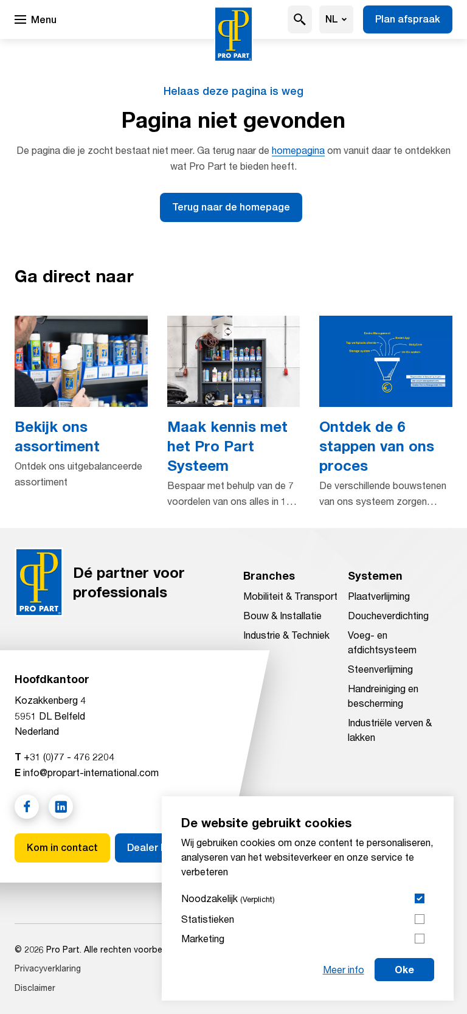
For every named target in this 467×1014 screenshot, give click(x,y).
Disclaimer (35, 987)
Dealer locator (161, 847)
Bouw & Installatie (282, 615)
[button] (300, 19)
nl (331, 19)
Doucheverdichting (388, 615)
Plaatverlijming (379, 596)
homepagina (298, 150)
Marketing (202, 938)
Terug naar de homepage (231, 207)
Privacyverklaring (48, 968)
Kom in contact (62, 847)
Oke (404, 969)
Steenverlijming (380, 669)
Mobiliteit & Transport (290, 596)
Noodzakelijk (228, 898)
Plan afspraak (407, 19)
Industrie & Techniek (286, 635)
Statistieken (207, 919)
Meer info (343, 969)
